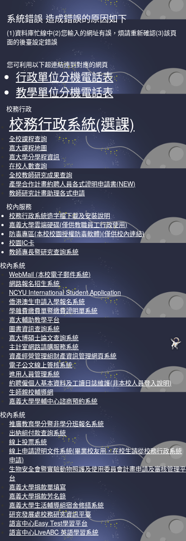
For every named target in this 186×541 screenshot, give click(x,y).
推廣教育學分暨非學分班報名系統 (56, 423)
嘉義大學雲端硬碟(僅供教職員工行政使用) (68, 224)
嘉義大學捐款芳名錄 (37, 495)
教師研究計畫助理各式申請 (47, 192)
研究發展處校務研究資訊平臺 (50, 513)
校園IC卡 (21, 242)
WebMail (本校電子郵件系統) (50, 274)
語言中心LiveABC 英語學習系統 (53, 531)
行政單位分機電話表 (64, 76)
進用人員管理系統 (34, 373)
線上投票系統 (28, 441)
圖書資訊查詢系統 (34, 328)
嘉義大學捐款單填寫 (37, 486)
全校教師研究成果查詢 (40, 174)
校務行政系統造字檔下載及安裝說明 (59, 215)
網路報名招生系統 (34, 283)
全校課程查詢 (28, 138)
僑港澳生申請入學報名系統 (47, 301)
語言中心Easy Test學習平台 (48, 522)
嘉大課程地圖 (28, 147)
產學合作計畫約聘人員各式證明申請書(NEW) (72, 183)
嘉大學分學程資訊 (34, 156)
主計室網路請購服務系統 (44, 346)
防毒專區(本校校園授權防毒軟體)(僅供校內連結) (76, 233)
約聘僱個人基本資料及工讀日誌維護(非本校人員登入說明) (90, 382)
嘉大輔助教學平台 (34, 319)
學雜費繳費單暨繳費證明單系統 (53, 310)
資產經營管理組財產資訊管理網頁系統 (62, 355)
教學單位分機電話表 (64, 92)
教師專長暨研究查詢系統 (44, 251)
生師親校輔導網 (31, 391)
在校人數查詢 (28, 165)
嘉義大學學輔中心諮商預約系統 (53, 400)
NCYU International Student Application (65, 292)
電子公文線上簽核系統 (40, 364)
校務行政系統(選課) (72, 123)
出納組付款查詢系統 (37, 432)
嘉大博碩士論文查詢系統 (44, 337)
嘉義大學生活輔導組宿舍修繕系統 (56, 504)
